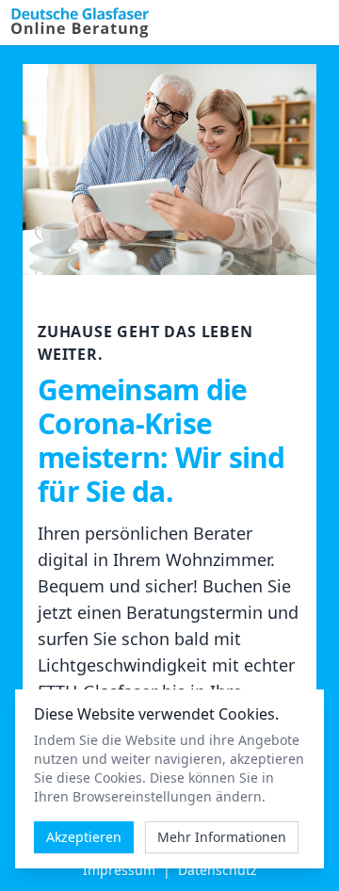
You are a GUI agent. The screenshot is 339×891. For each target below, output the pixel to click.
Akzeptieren (83, 837)
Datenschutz (217, 870)
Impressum (119, 870)
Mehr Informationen (221, 837)
